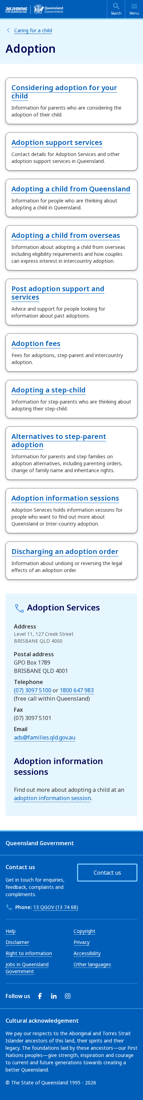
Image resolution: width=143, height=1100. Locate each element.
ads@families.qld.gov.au (44, 737)
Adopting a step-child (48, 390)
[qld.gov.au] (34, 9)
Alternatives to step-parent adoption (58, 440)
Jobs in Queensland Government (27, 968)
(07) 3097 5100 (32, 690)
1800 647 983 (77, 690)
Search (116, 13)
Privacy (82, 942)
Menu (134, 13)
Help (11, 931)
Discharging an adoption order (64, 551)
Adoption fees (35, 343)
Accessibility (87, 953)
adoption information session (52, 798)
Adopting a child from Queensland (71, 188)
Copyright (84, 931)
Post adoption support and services (57, 293)
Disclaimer (17, 942)
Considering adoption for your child (64, 92)
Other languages (92, 964)
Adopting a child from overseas (65, 235)
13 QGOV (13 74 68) (55, 907)
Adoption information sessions (65, 498)
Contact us (107, 872)
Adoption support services (56, 142)
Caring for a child (33, 30)
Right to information (29, 953)
